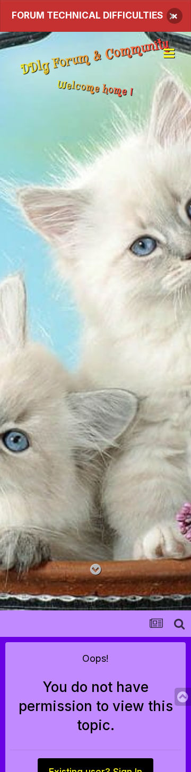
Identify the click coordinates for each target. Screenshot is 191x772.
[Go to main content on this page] (95, 570)
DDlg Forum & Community (95, 56)
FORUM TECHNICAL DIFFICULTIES (87, 15)
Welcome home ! (95, 88)
